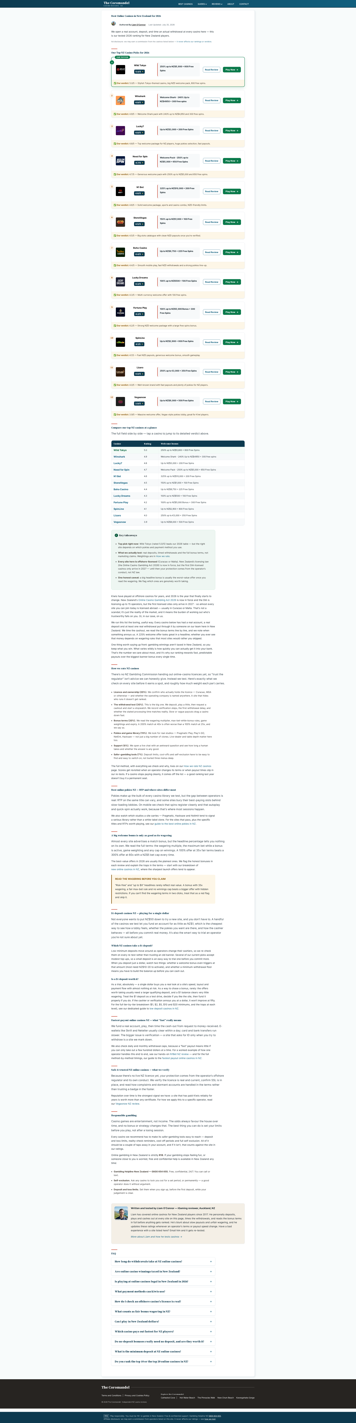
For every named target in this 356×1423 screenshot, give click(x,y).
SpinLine (140, 338)
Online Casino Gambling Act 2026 (157, 600)
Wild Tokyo (140, 65)
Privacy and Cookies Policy (137, 1395)
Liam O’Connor (139, 24)
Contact (244, 4)
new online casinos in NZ (125, 869)
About (230, 4)
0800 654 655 (215, 1416)
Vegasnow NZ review (127, 1103)
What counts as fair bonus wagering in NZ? (142, 1311)
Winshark (140, 96)
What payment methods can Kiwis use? (140, 1291)
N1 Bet (140, 187)
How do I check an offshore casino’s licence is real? (148, 1301)
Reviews (216, 4)
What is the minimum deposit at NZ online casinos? (148, 1351)
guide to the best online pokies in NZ (175, 823)
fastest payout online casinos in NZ (182, 1058)
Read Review (211, 69)
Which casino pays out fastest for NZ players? (144, 1331)
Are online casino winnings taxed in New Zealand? (147, 1271)
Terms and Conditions (111, 1395)
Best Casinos (185, 4)
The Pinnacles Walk (206, 1397)
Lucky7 (140, 126)
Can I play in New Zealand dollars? (137, 1321)
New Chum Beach (225, 1397)
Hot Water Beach (187, 1397)
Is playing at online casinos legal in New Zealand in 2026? (151, 1281)
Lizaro (140, 367)
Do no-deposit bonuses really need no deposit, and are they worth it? (159, 1341)
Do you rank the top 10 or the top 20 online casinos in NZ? (151, 1361)
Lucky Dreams (140, 277)
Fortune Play (140, 307)
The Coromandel (115, 1387)
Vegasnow (140, 397)
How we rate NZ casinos (197, 766)
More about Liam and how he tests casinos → (156, 1236)
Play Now (230, 69)
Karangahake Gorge (245, 1397)
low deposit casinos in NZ (164, 1008)
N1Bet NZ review (179, 1054)
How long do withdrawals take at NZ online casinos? (148, 1261)
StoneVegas (140, 217)
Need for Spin (140, 156)
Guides (201, 4)
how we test (210, 1419)
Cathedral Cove (168, 1397)
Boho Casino (140, 247)
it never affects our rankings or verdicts (194, 41)
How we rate (163, 556)
